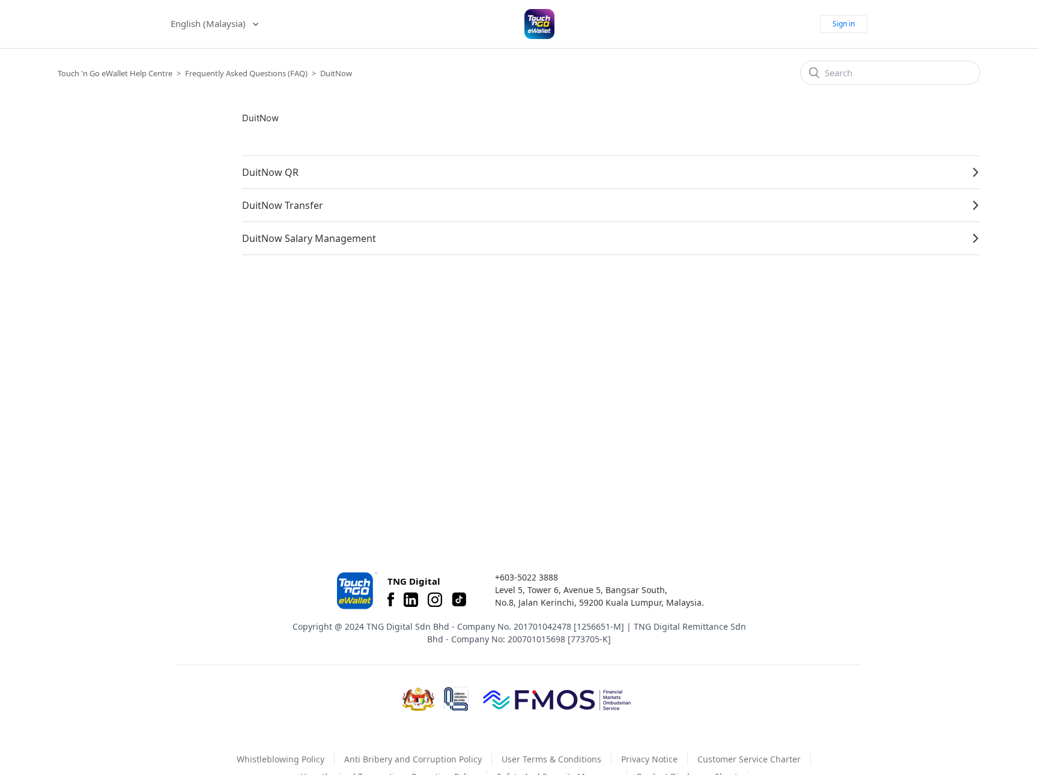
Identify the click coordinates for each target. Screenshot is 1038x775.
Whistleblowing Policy (280, 759)
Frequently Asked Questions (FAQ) (246, 73)
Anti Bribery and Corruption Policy (413, 759)
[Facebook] (390, 600)
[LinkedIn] (411, 600)
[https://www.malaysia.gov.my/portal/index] (418, 699)
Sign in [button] (844, 24)
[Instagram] (435, 600)
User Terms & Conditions (551, 759)
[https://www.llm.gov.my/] (456, 699)
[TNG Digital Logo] (539, 24)
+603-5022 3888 (526, 577)
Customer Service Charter (749, 759)
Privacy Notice (649, 759)
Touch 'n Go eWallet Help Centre (115, 73)
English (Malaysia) (209, 23)
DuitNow (336, 73)
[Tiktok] (459, 600)
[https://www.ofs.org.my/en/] (557, 699)
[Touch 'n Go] (356, 590)
